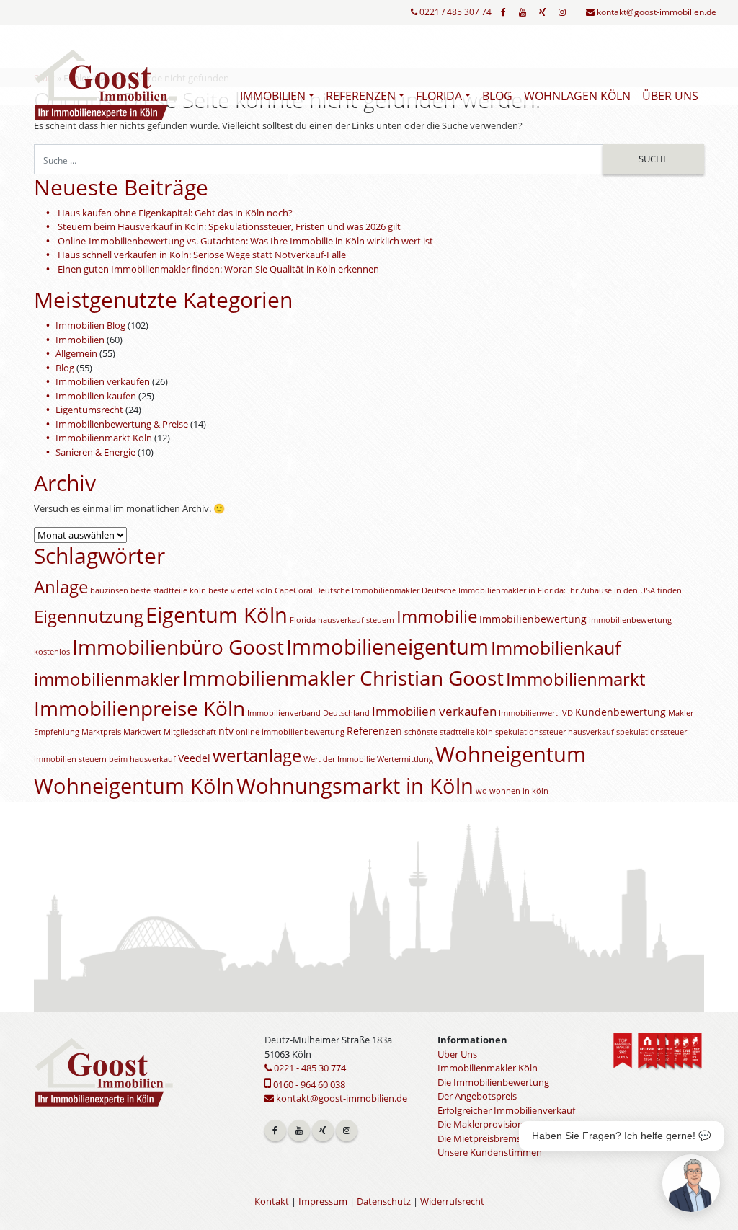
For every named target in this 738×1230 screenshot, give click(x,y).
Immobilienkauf (556, 647)
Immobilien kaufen (95, 395)
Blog (497, 96)
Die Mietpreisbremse (481, 1138)
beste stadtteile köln (168, 590)
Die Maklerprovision (480, 1124)
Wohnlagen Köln (577, 96)
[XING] (542, 12)
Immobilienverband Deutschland (308, 713)
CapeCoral (294, 590)
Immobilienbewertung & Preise (121, 423)
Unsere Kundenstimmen (489, 1152)
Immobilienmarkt (575, 679)
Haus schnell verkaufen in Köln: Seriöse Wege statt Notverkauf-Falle (202, 254)
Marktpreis (101, 732)
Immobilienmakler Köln (487, 1067)
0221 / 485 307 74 (454, 12)
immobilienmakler (107, 679)
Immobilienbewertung (533, 619)
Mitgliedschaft (190, 732)
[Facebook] (503, 12)
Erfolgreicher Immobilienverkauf (506, 1110)
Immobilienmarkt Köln (103, 437)
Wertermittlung (405, 759)
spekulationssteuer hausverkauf (554, 732)
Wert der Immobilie (339, 759)
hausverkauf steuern (356, 620)
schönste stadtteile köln (448, 732)
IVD (566, 713)
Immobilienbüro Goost (178, 646)
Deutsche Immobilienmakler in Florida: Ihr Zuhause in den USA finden (552, 590)
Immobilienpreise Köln (139, 708)
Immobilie (436, 616)
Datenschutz (384, 1201)
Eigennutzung (88, 616)
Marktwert (142, 732)
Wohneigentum (510, 754)
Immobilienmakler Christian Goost (343, 677)
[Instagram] (562, 12)
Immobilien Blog (90, 325)
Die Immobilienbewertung (493, 1082)
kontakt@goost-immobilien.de (655, 12)
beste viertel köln (240, 590)
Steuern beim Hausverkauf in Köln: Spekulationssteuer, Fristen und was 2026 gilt (229, 226)
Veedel (194, 758)
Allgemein (76, 353)
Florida (439, 96)
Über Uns (670, 96)
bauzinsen (109, 590)
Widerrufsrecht (452, 1201)
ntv (226, 731)
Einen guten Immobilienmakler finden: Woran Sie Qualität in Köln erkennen (218, 268)
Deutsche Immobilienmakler (367, 590)
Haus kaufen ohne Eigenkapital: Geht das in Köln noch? (175, 212)
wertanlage (257, 755)
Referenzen (361, 96)
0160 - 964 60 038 (308, 1084)
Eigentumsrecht (89, 409)
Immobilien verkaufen (102, 381)
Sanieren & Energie (95, 452)
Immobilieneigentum (387, 646)
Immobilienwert (528, 713)
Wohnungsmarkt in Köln (355, 785)
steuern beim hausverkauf (127, 759)
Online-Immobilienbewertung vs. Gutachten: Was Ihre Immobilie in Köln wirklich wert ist (245, 240)
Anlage (61, 586)
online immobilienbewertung (290, 732)
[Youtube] (522, 12)
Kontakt (271, 1201)
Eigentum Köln (217, 615)
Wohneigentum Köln (134, 785)
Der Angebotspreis (477, 1095)
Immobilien (273, 96)
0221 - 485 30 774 (309, 1067)
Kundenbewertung (620, 712)
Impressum (322, 1201)
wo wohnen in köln (512, 791)
